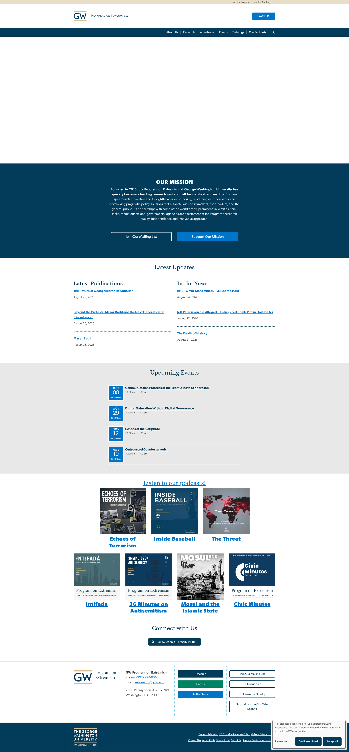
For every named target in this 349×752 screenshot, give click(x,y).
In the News (206, 32)
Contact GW (194, 740)
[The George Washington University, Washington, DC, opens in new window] (85, 737)
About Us (172, 32)
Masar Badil (82, 338)
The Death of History (192, 333)
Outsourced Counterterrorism (147, 449)
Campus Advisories (208, 734)
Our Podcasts (257, 32)
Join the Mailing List (264, 2)
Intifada (97, 604)
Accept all (332, 741)
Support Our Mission (208, 236)
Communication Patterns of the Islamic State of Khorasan (167, 388)
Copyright (236, 740)
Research (189, 32)
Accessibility (208, 740)
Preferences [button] (281, 741)
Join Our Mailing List (141, 236)
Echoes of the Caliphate (142, 429)
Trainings (238, 32)
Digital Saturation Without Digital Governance (159, 408)
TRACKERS (263, 16)
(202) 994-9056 (147, 677)
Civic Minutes (252, 604)
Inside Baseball (174, 539)
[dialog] (309, 734)
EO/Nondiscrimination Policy (234, 734)
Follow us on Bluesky (252, 694)
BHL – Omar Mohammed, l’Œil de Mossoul (208, 291)
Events (223, 32)
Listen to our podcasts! (174, 483)
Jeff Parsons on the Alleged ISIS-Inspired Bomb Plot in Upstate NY (225, 312)
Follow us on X (252, 684)
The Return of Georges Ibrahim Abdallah (103, 291)
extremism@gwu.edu (149, 682)
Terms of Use (223, 740)
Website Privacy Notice (263, 734)
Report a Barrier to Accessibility (259, 740)
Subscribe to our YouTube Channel (252, 706)
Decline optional (308, 741)
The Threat (226, 539)
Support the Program (239, 2)
